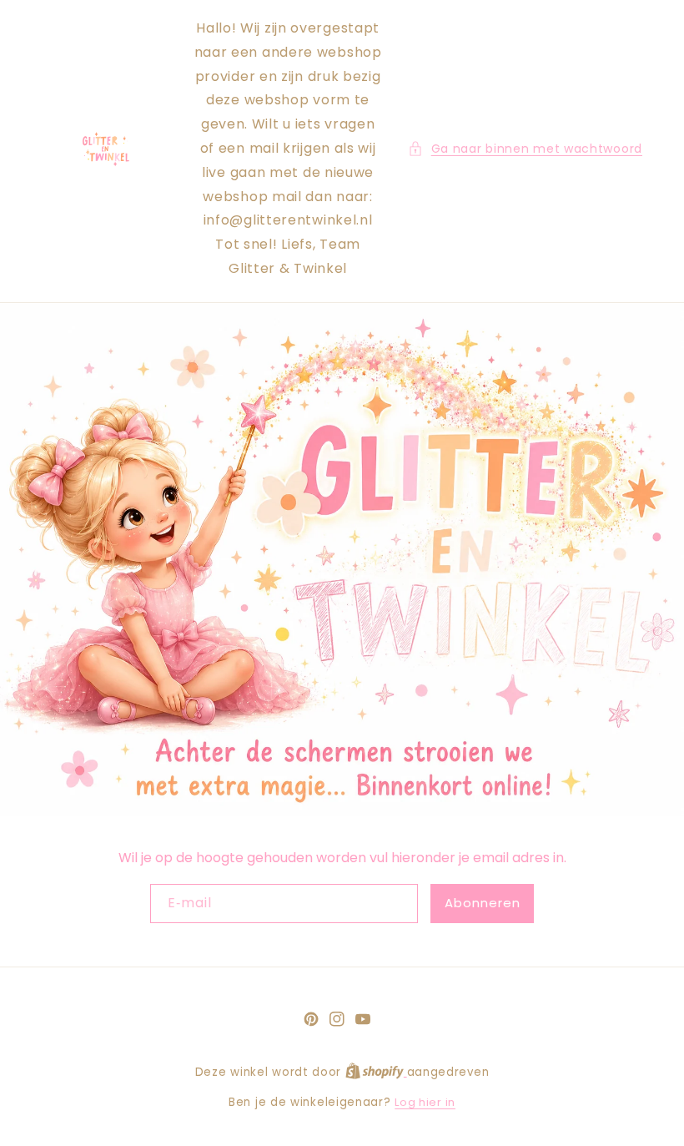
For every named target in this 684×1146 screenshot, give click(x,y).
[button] (525, 149)
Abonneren (483, 902)
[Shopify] (376, 1072)
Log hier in (425, 1102)
